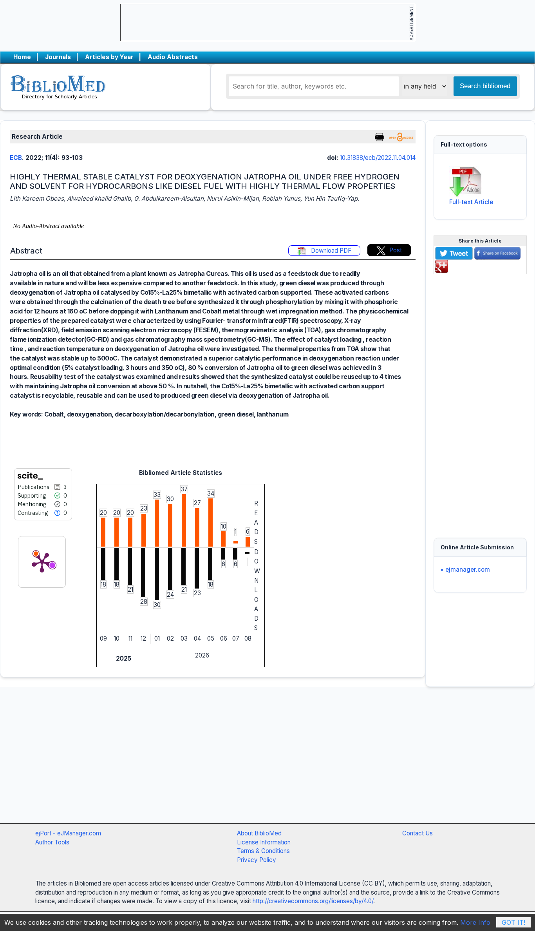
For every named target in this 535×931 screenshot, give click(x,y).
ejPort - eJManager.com (68, 833)
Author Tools (52, 842)
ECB (16, 157)
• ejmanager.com (465, 569)
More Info (475, 922)
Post (395, 250)
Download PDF (330, 250)
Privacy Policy (256, 860)
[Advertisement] (480, 401)
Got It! (513, 922)
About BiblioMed (259, 833)
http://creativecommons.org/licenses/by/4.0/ (313, 901)
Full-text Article (471, 202)
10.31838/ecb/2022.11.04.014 (378, 157)
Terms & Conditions (263, 851)
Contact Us (417, 833)
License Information (264, 842)
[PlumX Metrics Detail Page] (41, 561)
